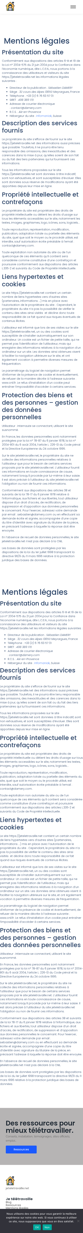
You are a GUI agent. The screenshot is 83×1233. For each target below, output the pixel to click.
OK (37, 1227)
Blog (8, 1202)
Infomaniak (44, 116)
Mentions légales (17, 1208)
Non (47, 1227)
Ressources (13, 1205)
